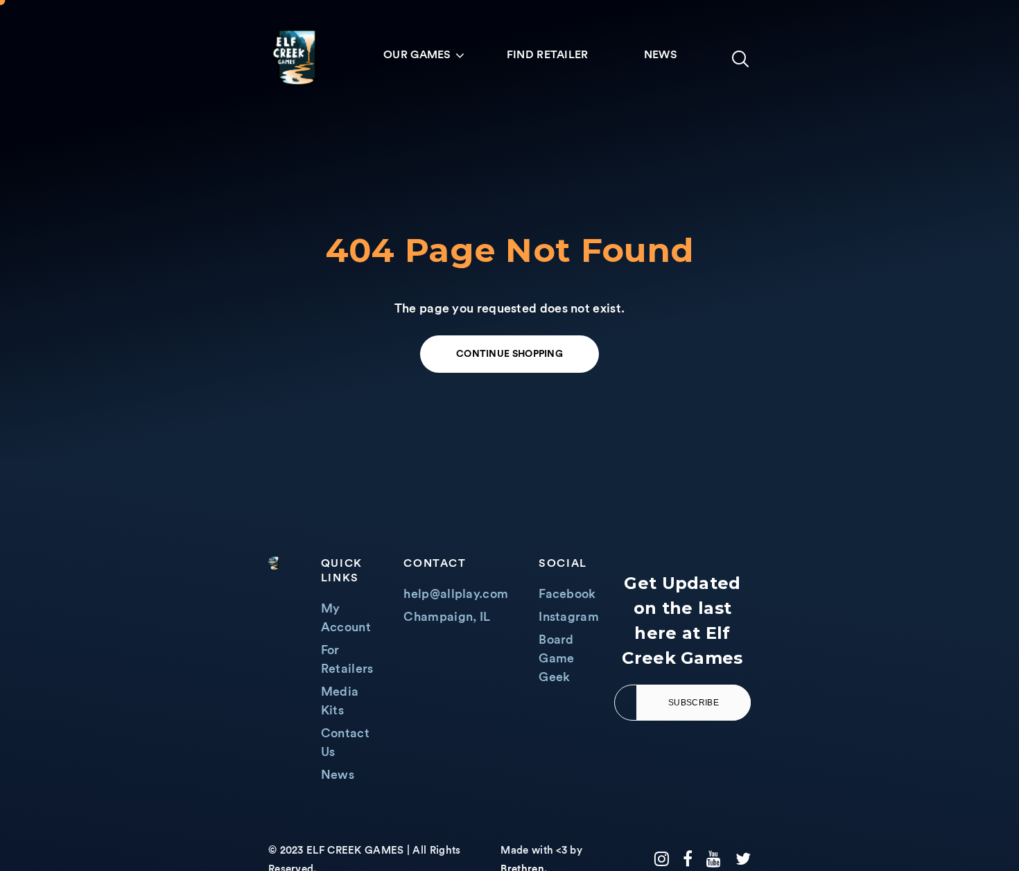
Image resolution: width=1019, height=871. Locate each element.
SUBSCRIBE (693, 702)
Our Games (417, 54)
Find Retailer (548, 54)
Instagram (569, 616)
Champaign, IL (446, 616)
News (660, 54)
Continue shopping (509, 354)
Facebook (567, 594)
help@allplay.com (455, 594)
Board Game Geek (556, 658)
